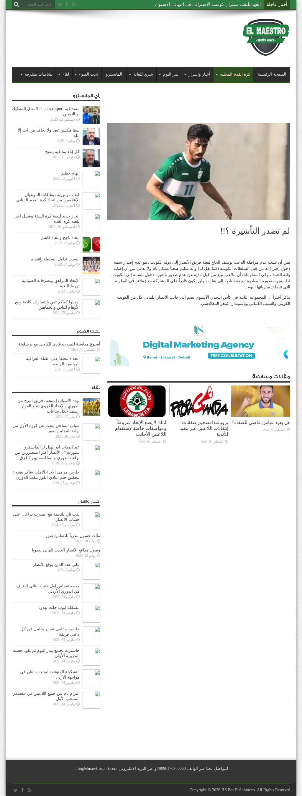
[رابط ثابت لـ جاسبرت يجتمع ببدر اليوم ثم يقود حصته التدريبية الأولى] (91, 664)
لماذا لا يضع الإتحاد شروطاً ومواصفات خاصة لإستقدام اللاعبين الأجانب (140, 428)
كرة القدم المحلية (235, 74)
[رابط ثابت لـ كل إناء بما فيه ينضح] (91, 165)
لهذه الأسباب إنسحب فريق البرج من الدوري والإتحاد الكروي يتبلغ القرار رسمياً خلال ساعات (48, 405)
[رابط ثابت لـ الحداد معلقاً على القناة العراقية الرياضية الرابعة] (91, 372)
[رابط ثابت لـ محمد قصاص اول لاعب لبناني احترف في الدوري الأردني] (91, 600)
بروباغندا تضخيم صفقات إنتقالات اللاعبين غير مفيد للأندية (204, 428)
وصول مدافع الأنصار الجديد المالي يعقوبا (66, 550)
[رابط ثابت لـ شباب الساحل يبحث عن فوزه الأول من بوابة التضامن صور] (91, 439)
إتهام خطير (70, 173)
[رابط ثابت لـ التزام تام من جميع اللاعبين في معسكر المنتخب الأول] (91, 707)
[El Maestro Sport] (266, 52)
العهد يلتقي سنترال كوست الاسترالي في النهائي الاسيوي (208, 4)
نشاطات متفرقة (38, 74)
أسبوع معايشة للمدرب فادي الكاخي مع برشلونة (57, 344)
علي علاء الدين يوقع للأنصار (56, 564)
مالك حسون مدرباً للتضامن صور (72, 536)
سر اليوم (170, 74)
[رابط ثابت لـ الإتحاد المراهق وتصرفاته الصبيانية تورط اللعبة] (91, 294)
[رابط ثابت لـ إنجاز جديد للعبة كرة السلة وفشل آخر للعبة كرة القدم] (91, 230)
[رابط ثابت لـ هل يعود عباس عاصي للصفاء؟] (260, 415)
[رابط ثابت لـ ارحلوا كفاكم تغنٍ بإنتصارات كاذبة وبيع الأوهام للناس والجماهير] (91, 316)
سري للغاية (143, 74)
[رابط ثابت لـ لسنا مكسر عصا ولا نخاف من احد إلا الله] (91, 144)
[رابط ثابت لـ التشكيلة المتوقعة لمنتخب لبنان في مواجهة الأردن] (91, 686)
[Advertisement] (119, 33)
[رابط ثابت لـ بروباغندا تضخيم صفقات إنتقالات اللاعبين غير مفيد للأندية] (198, 415)
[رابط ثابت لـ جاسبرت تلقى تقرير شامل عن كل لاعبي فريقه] (91, 643)
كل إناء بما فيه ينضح (62, 151)
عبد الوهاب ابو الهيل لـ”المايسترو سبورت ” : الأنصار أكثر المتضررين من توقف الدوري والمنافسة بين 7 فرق (47, 452)
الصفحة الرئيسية (272, 74)
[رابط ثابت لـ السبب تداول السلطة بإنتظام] (91, 273)
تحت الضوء (88, 74)
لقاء (66, 74)
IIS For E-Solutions (238, 790)
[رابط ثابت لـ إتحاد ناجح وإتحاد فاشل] (91, 251)
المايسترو (114, 74)
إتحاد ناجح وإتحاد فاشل (60, 237)
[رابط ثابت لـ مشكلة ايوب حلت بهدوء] (91, 621)
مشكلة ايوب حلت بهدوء (59, 607)
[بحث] (16, 4)
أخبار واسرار (199, 74)
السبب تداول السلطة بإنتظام (55, 259)
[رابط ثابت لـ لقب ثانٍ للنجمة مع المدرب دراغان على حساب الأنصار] (91, 528)
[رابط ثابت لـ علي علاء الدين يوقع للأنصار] (91, 578)
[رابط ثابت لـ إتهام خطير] (91, 187)
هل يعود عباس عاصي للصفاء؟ (261, 422)
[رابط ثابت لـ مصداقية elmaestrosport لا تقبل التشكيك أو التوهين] (91, 122)
